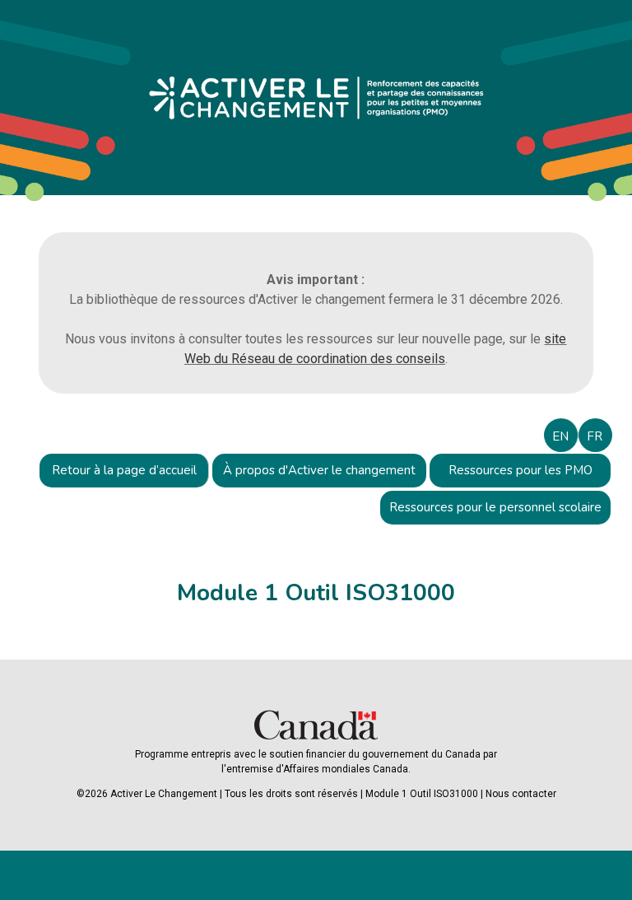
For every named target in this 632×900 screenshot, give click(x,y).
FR (594, 436)
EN (560, 436)
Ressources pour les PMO (520, 470)
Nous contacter (521, 794)
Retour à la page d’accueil (124, 470)
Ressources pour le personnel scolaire (495, 507)
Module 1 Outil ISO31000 (421, 794)
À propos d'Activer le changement (319, 470)
